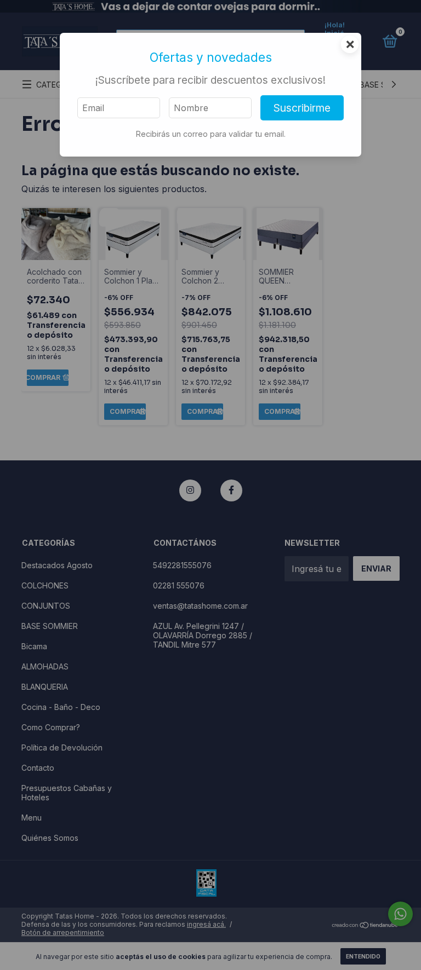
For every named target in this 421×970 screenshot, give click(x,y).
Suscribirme (302, 107)
